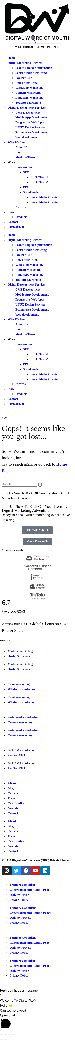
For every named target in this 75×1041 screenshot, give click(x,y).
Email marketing (19, 697)
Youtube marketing (20, 664)
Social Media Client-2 (45, 202)
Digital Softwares (19, 669)
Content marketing (20, 735)
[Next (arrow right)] (5, 1039)
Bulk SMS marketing (21, 763)
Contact (13, 221)
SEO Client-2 (39, 182)
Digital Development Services (27, 107)
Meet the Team (25, 157)
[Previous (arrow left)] (1, 1039)
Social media (31, 192)
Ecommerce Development (32, 132)
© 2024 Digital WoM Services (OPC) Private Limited (36, 860)
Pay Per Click (24, 77)
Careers (13, 831)
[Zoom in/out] (1, 1034)
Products (21, 216)
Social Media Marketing (31, 72)
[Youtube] (35, 870)
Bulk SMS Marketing (29, 97)
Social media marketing (23, 730)
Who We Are (16, 142)
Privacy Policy (19, 899)
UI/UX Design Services (30, 127)
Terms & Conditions (23, 884)
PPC (26, 187)
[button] (37, 1022)
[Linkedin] (45, 870)
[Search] (40, 485)
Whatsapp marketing (21, 702)
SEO (26, 172)
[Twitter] (16, 870)
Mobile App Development (32, 117)
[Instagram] (7, 870)
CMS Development (27, 112)
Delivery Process (20, 894)
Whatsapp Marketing (29, 87)
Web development (27, 137)
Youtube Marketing (28, 102)
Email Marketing (26, 82)
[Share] (9, 1034)
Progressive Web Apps (30, 122)
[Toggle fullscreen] (5, 1034)
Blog (18, 152)
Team (11, 836)
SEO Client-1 (39, 177)
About (12, 821)
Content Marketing (28, 92)
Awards (20, 207)
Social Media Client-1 (45, 197)
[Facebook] (26, 870)
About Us (21, 147)
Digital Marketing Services (25, 62)
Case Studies (23, 167)
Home (11, 57)
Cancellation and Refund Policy (30, 889)
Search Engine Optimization (33, 67)
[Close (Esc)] (13, 1034)
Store (11, 212)
